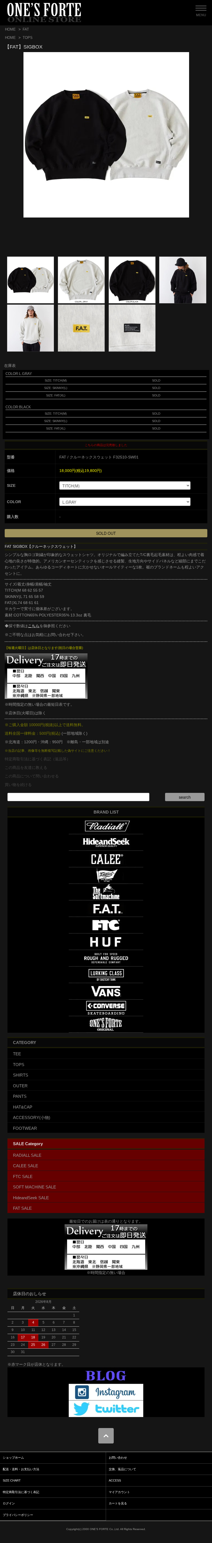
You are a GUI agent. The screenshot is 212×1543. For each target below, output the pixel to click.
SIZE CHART (12, 1480)
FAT (26, 29)
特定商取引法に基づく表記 (21, 1492)
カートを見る (118, 1503)
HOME (10, 29)
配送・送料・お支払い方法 (21, 1469)
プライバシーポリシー (18, 1515)
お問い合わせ (118, 1457)
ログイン (9, 1503)
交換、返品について (122, 1469)
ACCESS (115, 1480)
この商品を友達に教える (26, 767)
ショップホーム (13, 1457)
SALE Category (28, 1143)
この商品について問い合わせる (32, 776)
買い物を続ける (18, 784)
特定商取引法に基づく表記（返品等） (37, 759)
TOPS (28, 38)
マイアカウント (119, 1492)
